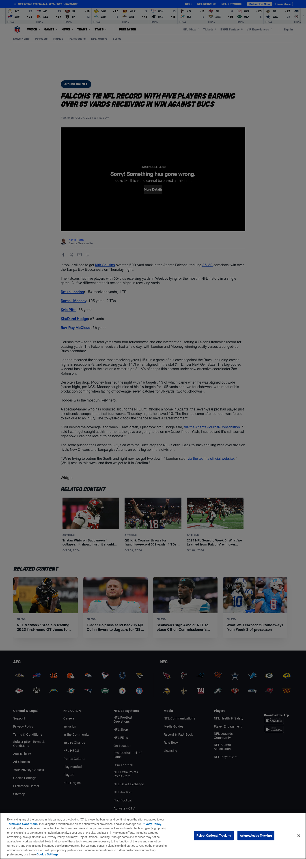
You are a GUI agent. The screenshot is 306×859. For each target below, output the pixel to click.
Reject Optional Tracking (213, 835)
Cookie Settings (47, 854)
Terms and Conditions (22, 824)
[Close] (299, 836)
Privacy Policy (151, 824)
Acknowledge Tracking (256, 835)
